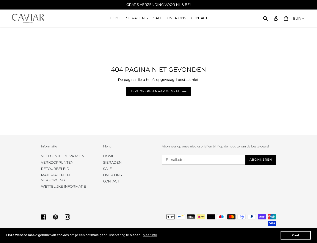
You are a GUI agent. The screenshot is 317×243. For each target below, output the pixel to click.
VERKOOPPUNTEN (57, 162)
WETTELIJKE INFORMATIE (63, 186)
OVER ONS (112, 175)
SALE (107, 169)
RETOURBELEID (55, 169)
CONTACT (111, 181)
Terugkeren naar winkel (155, 91)
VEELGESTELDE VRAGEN (63, 156)
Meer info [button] (150, 235)
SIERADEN (112, 162)
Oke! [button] (295, 235)
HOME (108, 156)
